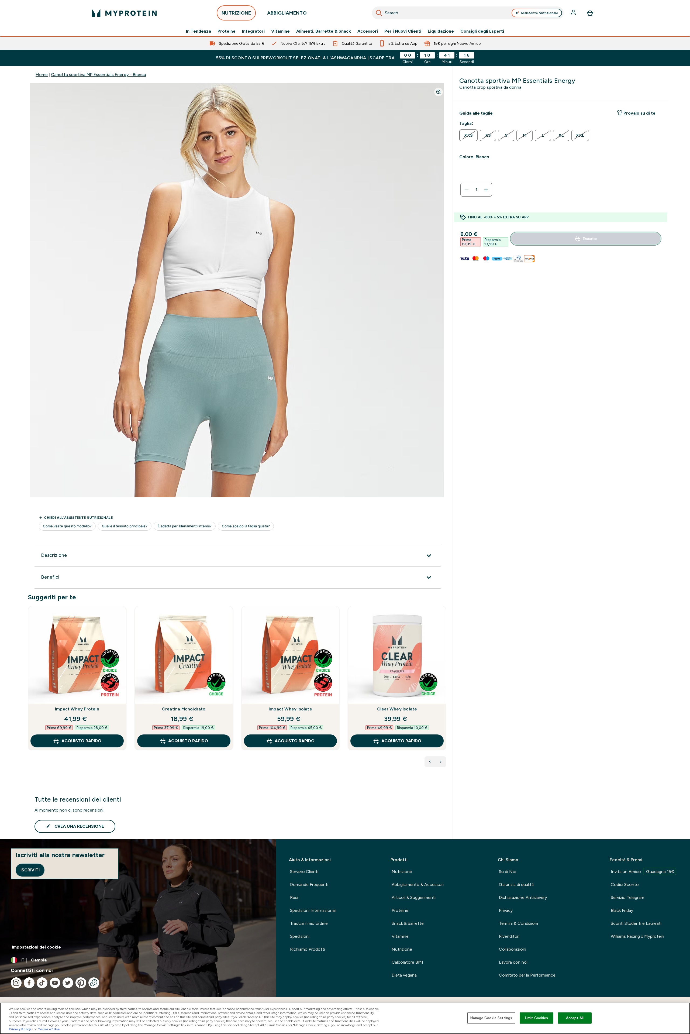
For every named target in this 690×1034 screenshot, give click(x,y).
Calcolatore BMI (407, 962)
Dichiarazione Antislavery (523, 897)
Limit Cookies (536, 1018)
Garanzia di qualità (516, 884)
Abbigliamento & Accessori (418, 884)
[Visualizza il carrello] (590, 13)
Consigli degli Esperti (482, 31)
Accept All (575, 1018)
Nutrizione (402, 871)
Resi (294, 897)
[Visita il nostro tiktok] (42, 982)
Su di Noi (507, 871)
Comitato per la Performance (527, 975)
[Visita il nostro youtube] (55, 982)
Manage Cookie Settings (491, 1018)
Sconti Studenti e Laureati (636, 923)
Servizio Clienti (304, 871)
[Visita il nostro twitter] (68, 982)
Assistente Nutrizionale (539, 13)
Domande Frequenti (309, 884)
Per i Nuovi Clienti (402, 31)
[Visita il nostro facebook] (29, 982)
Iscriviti (30, 870)
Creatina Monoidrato (184, 709)
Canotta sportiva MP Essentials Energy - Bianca (98, 74)
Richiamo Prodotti (307, 949)
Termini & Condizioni (518, 923)
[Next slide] (445, 690)
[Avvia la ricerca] (379, 12)
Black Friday (622, 910)
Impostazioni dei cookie (36, 947)
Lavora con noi (513, 962)
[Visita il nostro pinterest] (80, 982)
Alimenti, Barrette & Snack (323, 31)
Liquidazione (441, 31)
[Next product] (440, 761)
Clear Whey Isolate (397, 709)
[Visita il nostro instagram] (16, 982)
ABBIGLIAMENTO (287, 13)
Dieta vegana (404, 975)
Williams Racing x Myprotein (637, 936)
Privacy (506, 910)
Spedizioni (299, 936)
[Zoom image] (438, 92)
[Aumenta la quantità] (486, 189)
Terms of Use (49, 1029)
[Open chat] (93, 982)
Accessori (367, 31)
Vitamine (280, 31)
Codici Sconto (625, 884)
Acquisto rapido (81, 740)
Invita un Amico (642, 871)
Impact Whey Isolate (290, 709)
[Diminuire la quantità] (466, 189)
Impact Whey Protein (77, 709)
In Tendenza (198, 31)
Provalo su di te (639, 113)
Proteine (227, 31)
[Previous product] (430, 761)
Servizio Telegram (627, 897)
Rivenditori (509, 936)
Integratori (253, 31)
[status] (476, 189)
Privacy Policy (20, 1029)
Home (42, 74)
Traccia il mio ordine (309, 923)
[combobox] (468, 12)
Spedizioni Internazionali (313, 910)
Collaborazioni (512, 949)
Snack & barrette (408, 923)
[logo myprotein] (124, 13)
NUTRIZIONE (236, 13)
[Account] (574, 13)
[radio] (468, 135)
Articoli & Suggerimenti (414, 897)
